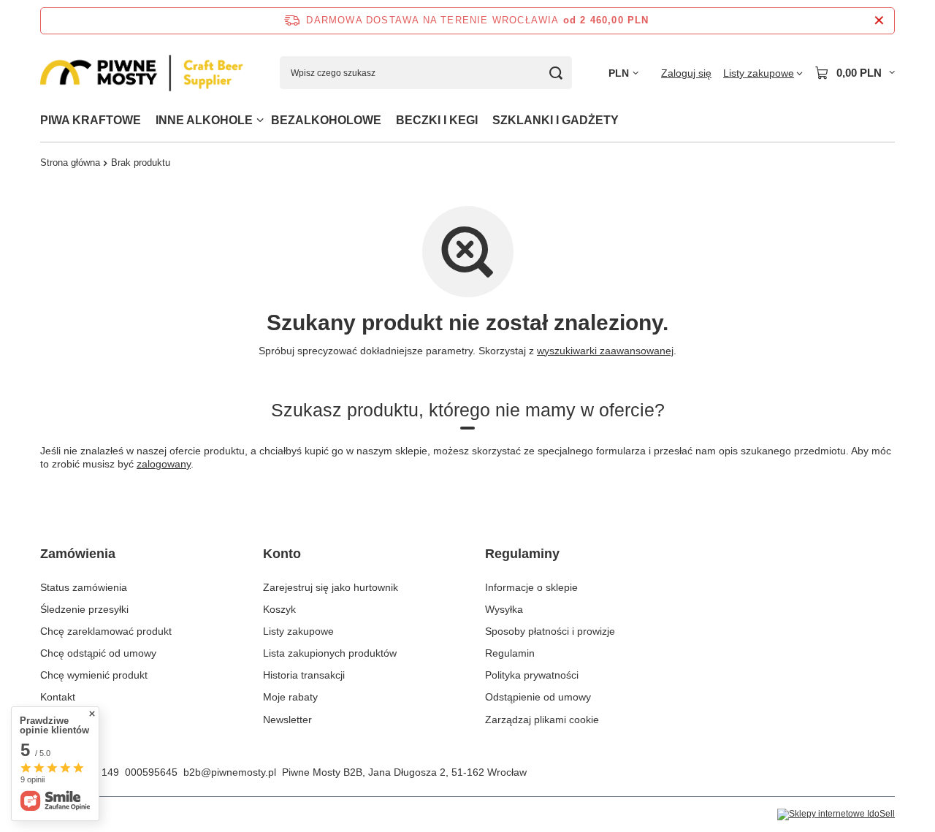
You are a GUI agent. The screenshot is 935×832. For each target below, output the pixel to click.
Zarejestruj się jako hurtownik (330, 587)
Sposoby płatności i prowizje (550, 631)
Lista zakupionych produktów (330, 653)
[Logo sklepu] (141, 73)
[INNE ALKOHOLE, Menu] (260, 120)
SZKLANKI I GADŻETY (555, 120)
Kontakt (57, 697)
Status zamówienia (83, 587)
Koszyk (279, 609)
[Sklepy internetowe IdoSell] (836, 814)
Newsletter (287, 719)
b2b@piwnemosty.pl (229, 772)
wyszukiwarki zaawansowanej (605, 350)
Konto (282, 553)
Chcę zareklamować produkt (106, 631)
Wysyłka (504, 609)
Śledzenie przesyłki (84, 609)
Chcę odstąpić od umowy (98, 653)
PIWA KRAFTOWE (90, 120)
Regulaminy (522, 553)
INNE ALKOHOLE (204, 120)
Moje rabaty (290, 697)
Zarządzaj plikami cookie (542, 719)
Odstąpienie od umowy (538, 697)
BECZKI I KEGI (437, 120)
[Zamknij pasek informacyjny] (879, 20)
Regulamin (510, 653)
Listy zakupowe (298, 631)
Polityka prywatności (532, 675)
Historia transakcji (304, 675)
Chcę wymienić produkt (94, 675)
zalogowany (164, 464)
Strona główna (70, 162)
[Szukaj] (555, 72)
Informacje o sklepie (531, 587)
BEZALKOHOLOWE (326, 120)
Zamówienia (77, 553)
